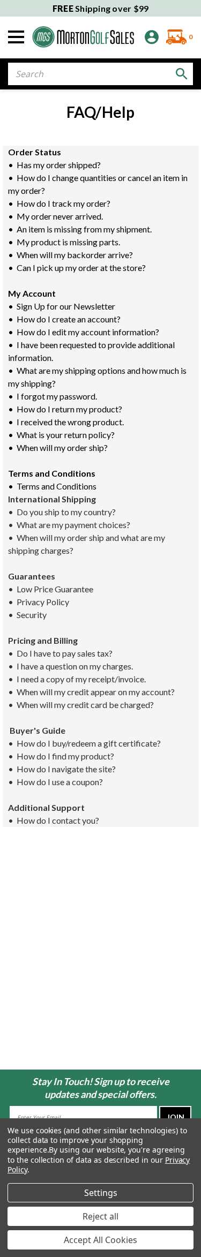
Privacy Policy (44, 602)
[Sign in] (151, 37)
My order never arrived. (61, 216)
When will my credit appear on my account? (97, 692)
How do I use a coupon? (61, 782)
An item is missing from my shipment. (85, 229)
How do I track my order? (65, 203)
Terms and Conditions (57, 486)
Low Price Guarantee (56, 589)
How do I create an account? (69, 319)
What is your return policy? (67, 435)
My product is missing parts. (70, 242)
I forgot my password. (58, 396)
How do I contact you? (57, 820)
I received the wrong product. (71, 422)
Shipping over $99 (101, 8)
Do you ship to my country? (67, 512)
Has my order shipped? (60, 165)
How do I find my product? (67, 756)
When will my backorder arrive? (76, 255)
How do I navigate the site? (68, 769)
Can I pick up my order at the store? (82, 267)
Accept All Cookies (100, 1240)
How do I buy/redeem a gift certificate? (90, 743)
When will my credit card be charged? (86, 704)
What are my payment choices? (74, 525)
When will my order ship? (63, 447)
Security (32, 614)
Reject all (100, 1216)
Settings (100, 1193)
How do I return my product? (71, 409)
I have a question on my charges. (76, 666)
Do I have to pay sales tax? (66, 653)
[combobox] (100, 74)
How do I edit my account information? (89, 332)
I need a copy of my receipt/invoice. (83, 679)
